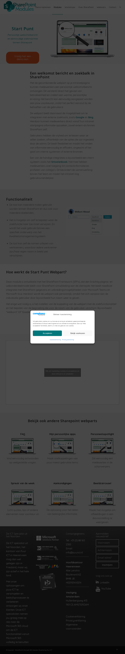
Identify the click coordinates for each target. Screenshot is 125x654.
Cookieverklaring (55, 340)
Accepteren (47, 333)
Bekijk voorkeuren (77, 333)
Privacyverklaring (68, 340)
